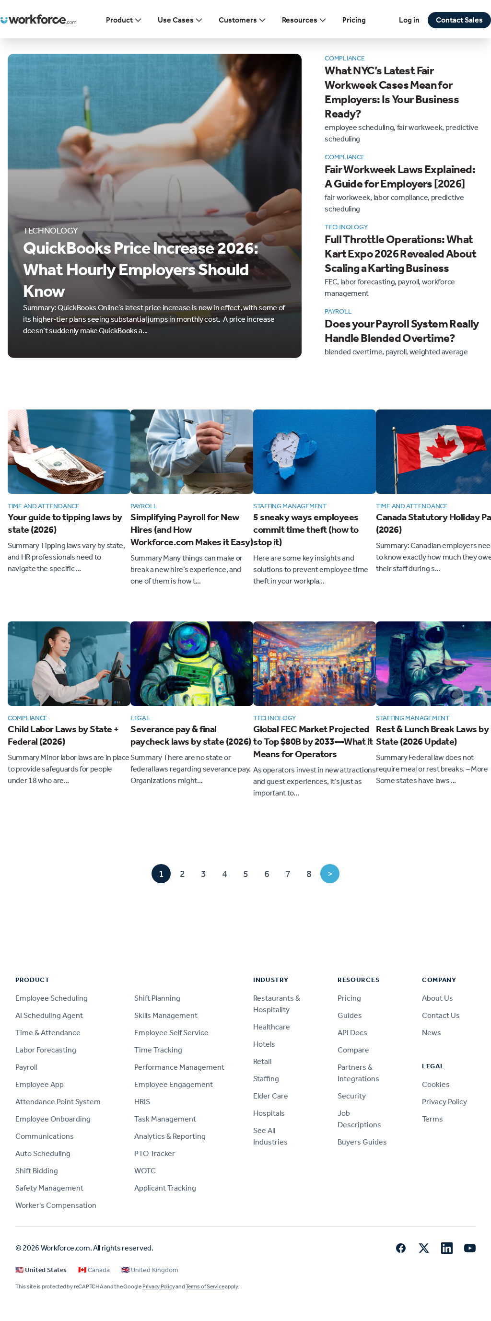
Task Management (165, 1118)
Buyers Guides (362, 1141)
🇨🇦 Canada (94, 1270)
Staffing (266, 1078)
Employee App (39, 1084)
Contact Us (441, 1015)
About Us (437, 998)
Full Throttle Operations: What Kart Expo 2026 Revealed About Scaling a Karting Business (400, 254)
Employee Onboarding (53, 1118)
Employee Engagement (173, 1084)
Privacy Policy (444, 1101)
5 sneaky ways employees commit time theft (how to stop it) (306, 529)
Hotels (264, 1044)
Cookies (436, 1084)
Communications (44, 1136)
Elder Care (270, 1095)
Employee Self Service (171, 1032)
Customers (238, 19)
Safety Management (49, 1187)
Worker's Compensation (55, 1205)
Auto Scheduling (42, 1153)
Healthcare (271, 1026)
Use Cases (176, 19)
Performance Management (179, 1067)
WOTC (145, 1170)
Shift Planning (157, 998)
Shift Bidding (36, 1170)
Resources (299, 19)
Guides (350, 1015)
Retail (262, 1061)
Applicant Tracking (165, 1187)
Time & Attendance (48, 1032)
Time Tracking (158, 1049)
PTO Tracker (154, 1153)
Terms (432, 1118)
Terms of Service (205, 1286)
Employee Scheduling (51, 998)
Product (119, 19)
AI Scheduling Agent (49, 1015)
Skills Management (166, 1015)
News (431, 1032)
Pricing (354, 19)
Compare (353, 1049)
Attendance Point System (58, 1101)
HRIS (142, 1101)
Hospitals (269, 1113)
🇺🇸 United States (41, 1270)
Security (352, 1095)
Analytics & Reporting (170, 1136)
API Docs (352, 1032)
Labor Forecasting (45, 1049)
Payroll (26, 1067)
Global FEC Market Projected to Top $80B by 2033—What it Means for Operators (313, 741)
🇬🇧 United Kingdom (149, 1270)
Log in (409, 19)
